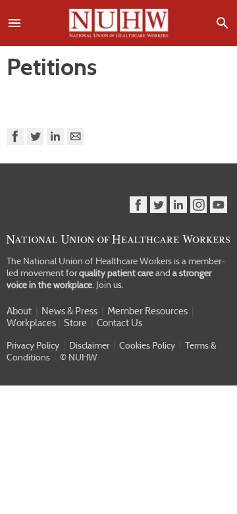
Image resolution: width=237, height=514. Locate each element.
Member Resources (147, 311)
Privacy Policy (33, 345)
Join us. (110, 285)
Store (75, 323)
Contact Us (119, 323)
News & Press (69, 311)
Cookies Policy (147, 345)
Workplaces (31, 323)
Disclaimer (89, 345)
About (19, 311)
